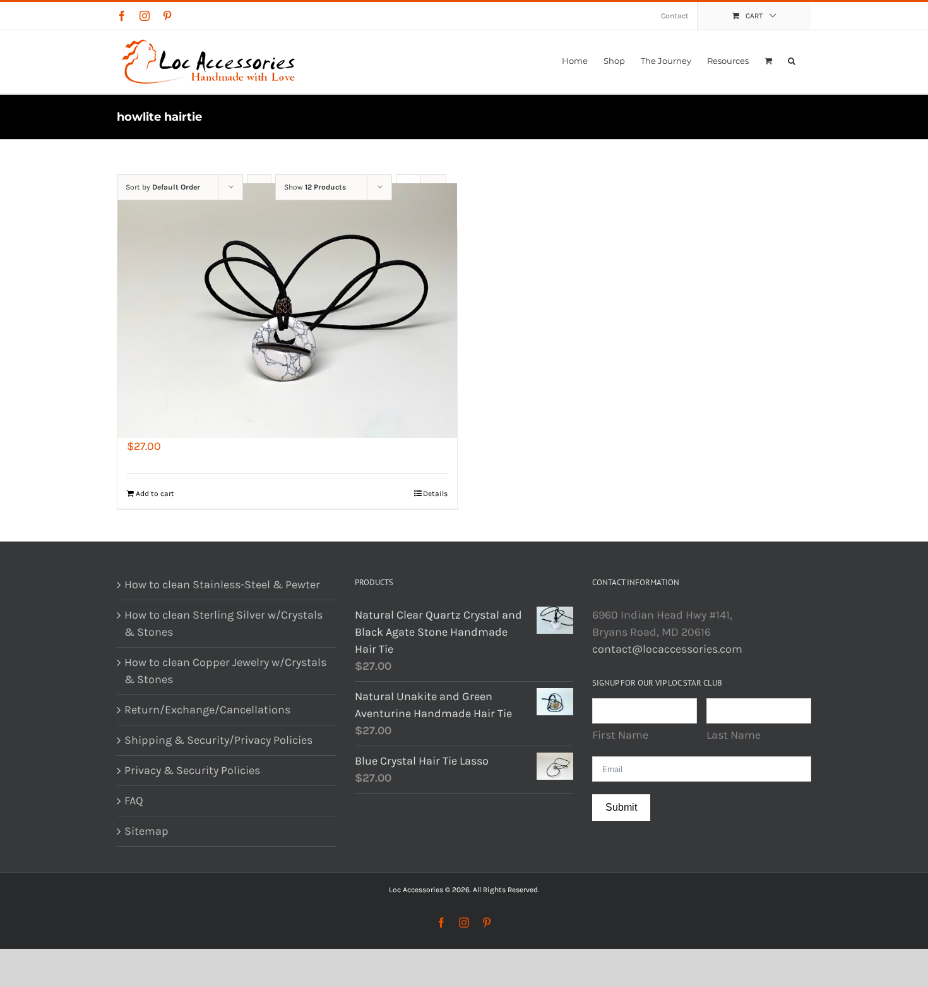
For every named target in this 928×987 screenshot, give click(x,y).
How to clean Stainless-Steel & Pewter (222, 584)
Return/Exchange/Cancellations (207, 710)
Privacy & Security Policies (192, 770)
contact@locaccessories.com (667, 649)
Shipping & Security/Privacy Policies (218, 740)
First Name (620, 735)
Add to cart (155, 493)
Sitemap (146, 831)
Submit (621, 807)
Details (435, 493)
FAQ (133, 801)
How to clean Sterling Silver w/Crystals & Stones (223, 623)
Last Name (733, 735)
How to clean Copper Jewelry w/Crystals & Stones (225, 670)
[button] (791, 60)
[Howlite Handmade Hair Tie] (287, 310)
